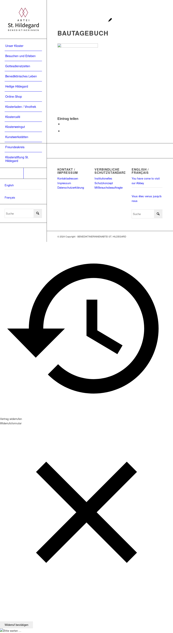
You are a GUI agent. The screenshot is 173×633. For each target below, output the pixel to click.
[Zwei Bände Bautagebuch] (110, 20)
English (9, 185)
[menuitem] (23, 46)
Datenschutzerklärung (70, 187)
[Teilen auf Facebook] (63, 124)
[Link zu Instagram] (35, 173)
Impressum (64, 183)
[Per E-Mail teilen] (63, 131)
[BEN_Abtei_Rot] (23, 19)
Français (10, 197)
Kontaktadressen (67, 178)
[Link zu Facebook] (11, 173)
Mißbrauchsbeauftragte (109, 187)
